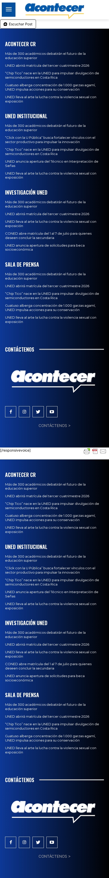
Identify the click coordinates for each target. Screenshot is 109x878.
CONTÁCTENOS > (55, 425)
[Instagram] (24, 411)
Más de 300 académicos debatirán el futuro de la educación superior (45, 486)
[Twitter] (38, 411)
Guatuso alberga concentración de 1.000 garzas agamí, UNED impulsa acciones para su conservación (50, 87)
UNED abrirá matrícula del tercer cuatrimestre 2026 (47, 65)
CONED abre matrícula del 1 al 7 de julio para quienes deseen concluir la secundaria (48, 235)
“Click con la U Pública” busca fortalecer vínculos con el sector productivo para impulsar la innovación (50, 139)
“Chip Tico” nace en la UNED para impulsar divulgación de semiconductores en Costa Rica (52, 75)
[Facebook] (10, 411)
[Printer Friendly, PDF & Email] (95, 451)
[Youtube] (52, 411)
